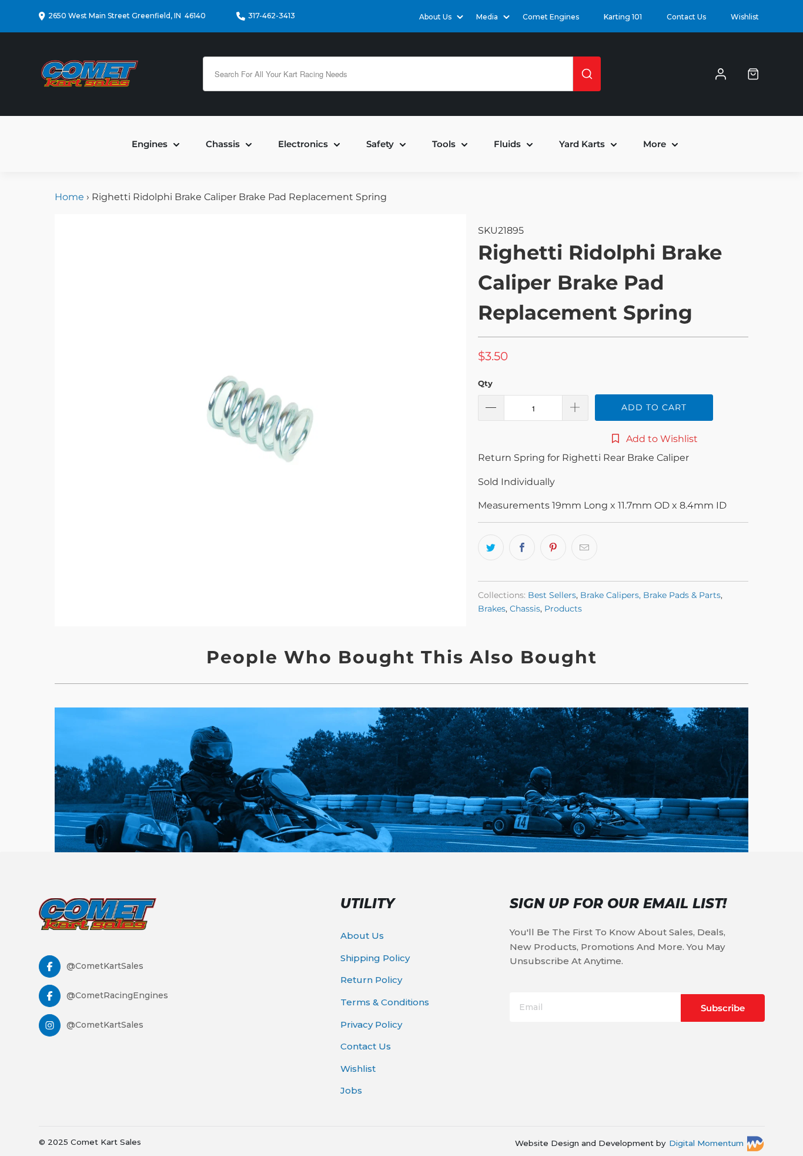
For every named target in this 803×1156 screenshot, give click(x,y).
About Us (362, 935)
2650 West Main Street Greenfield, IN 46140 (127, 15)
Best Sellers (552, 595)
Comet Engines (551, 16)
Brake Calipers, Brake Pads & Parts (650, 595)
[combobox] (388, 74)
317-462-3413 (271, 15)
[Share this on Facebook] (522, 547)
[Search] (587, 74)
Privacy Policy (371, 1024)
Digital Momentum (706, 1143)
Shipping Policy (375, 958)
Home (70, 196)
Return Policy (371, 979)
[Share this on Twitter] (491, 547)
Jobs (351, 1090)
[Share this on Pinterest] (553, 547)
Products (563, 608)
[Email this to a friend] (584, 547)
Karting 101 (623, 16)
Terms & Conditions (384, 1002)
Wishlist (745, 16)
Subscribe (723, 1008)
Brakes (492, 608)
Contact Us (686, 16)
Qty (485, 383)
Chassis (525, 608)
